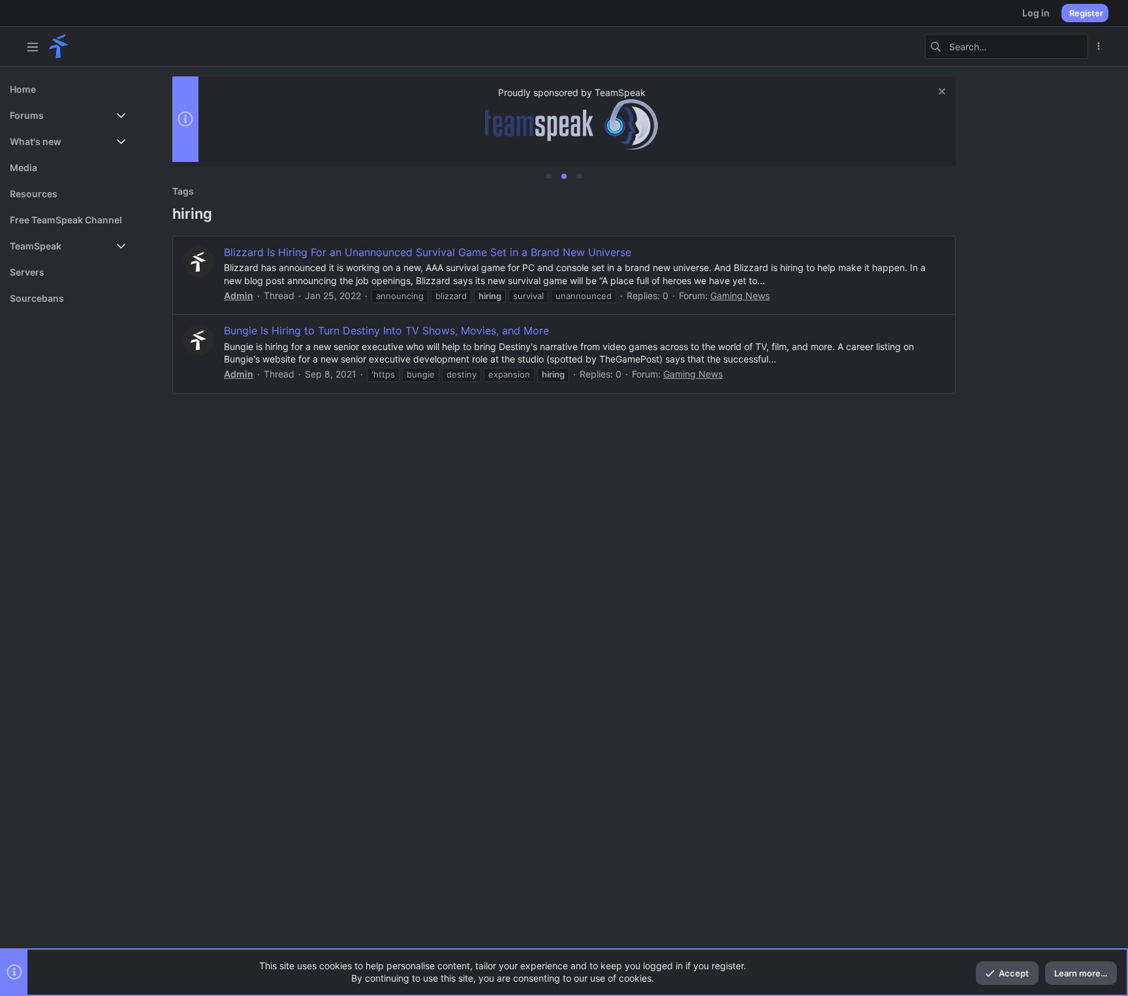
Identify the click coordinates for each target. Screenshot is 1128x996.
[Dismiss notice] (940, 93)
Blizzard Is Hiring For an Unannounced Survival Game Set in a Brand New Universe (427, 252)
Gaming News (740, 295)
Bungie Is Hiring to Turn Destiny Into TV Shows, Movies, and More (386, 330)
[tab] (548, 176)
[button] (33, 46)
